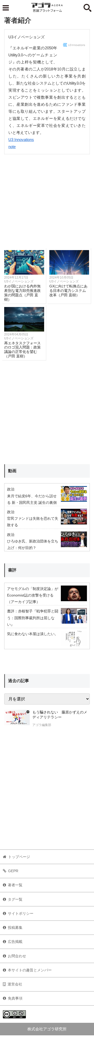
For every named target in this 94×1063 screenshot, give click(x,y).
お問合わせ (17, 956)
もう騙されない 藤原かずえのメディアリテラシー (59, 714)
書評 (12, 570)
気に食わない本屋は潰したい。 (32, 634)
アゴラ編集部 (41, 725)
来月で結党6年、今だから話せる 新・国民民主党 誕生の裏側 (32, 499)
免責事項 (15, 998)
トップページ (19, 857)
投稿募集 (15, 927)
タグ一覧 (15, 899)
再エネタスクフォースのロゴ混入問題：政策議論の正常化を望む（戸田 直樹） (22, 349)
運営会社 (15, 984)
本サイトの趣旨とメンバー (30, 970)
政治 (10, 489)
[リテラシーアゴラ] (17, 719)
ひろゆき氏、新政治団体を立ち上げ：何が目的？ (32, 544)
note (12, 146)
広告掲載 (15, 942)
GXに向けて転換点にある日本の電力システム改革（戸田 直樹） (68, 290)
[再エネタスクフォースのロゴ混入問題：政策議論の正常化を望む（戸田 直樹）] (24, 319)
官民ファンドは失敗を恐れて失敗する (32, 521)
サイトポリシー (20, 913)
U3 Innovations (21, 139)
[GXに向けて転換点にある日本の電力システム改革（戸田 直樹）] (69, 262)
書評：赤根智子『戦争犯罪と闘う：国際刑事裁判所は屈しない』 (32, 617)
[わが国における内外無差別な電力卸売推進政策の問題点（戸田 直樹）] (24, 262)
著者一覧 (15, 885)
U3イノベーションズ (18, 281)
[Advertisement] (47, 201)
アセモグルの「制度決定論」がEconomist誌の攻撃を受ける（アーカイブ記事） (32, 595)
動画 (12, 471)
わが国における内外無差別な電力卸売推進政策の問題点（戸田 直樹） (22, 292)
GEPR (13, 871)
